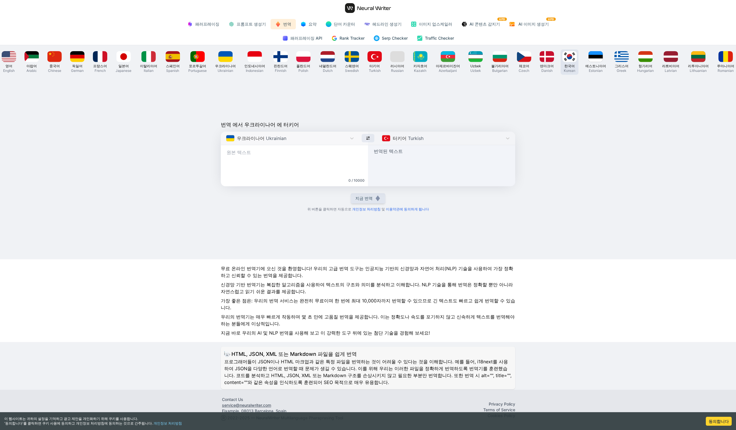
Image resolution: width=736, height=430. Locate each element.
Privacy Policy (502, 404)
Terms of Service (499, 409)
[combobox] (226, 138)
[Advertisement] (368, 96)
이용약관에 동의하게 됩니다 (407, 209)
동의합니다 (719, 421)
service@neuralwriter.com (246, 405)
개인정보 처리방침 (168, 423)
